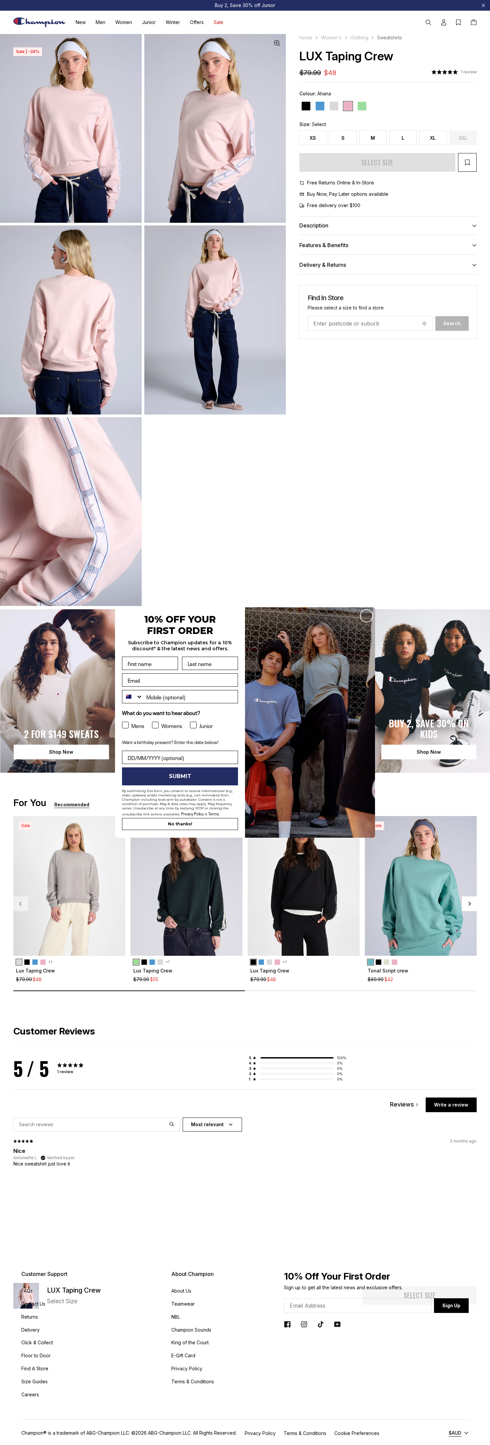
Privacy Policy (192, 813)
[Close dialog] (366, 616)
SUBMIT (180, 776)
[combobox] (132, 696)
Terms (213, 813)
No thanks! (180, 823)
